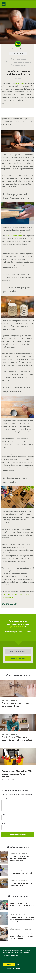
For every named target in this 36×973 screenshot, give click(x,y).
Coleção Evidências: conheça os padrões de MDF (21, 884)
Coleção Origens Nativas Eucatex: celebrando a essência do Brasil (19, 858)
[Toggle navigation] (31, 4)
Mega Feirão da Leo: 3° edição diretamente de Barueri (22, 904)
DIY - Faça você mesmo (18, 53)
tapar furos (19, 83)
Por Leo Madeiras (18, 49)
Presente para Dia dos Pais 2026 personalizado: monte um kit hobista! (17, 774)
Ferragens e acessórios (18, 914)
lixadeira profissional (14, 235)
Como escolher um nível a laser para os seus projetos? (21, 872)
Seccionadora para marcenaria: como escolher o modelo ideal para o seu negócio (22, 936)
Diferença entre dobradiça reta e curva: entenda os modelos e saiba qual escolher (22, 919)
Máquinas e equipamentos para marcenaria (20, 930)
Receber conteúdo (18, 658)
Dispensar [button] (20, 964)
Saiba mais (14, 955)
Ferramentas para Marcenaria (20, 868)
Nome (3, 814)
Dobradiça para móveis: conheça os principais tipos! (17, 704)
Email (3, 824)
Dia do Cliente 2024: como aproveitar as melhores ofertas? (17, 738)
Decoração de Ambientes (18, 853)
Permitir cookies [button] (9, 964)
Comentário (6, 799)
